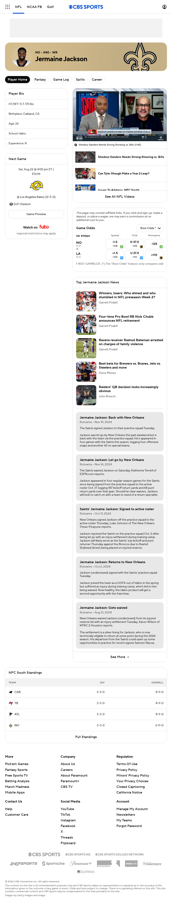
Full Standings (86, 737)
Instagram (68, 820)
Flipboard (68, 843)
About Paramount (74, 775)
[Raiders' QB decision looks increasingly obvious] (86, 395)
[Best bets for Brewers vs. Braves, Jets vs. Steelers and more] (86, 372)
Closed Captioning (130, 787)
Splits (80, 79)
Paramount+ (70, 781)
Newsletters (125, 815)
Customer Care (16, 815)
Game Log (61, 79)
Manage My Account (132, 809)
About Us (68, 764)
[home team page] (36, 185)
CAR (17, 692)
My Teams (124, 820)
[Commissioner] (108, 862)
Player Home (17, 79)
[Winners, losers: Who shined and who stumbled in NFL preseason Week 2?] (86, 301)
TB (16, 703)
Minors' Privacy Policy (132, 775)
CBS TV (67, 787)
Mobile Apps (15, 792)
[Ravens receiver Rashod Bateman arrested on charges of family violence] (86, 348)
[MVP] (131, 862)
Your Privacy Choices (132, 781)
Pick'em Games (16, 764)
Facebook (68, 826)
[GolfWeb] (86, 872)
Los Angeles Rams (32, 197)
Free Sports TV (16, 775)
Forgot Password (129, 826)
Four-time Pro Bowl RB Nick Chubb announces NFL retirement (126, 319)
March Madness (17, 787)
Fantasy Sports (16, 770)
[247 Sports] (23, 863)
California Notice (129, 792)
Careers (67, 770)
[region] (120, 114)
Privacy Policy (126, 770)
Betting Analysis (17, 781)
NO (16, 725)
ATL (17, 714)
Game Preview (36, 214)
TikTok (65, 815)
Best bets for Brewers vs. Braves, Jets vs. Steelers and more (130, 365)
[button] (8, 7)
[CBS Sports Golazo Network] (119, 854)
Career (97, 79)
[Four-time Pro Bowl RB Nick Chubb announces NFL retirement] (86, 325)
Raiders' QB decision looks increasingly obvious (129, 389)
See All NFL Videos (119, 197)
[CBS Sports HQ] (77, 854)
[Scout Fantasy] (152, 863)
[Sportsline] (53, 863)
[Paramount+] (81, 863)
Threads (67, 837)
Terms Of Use (126, 764)
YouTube (67, 809)
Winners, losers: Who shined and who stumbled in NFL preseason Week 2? (127, 295)
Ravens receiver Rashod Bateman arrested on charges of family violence (131, 342)
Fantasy (40, 79)
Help (8, 809)
